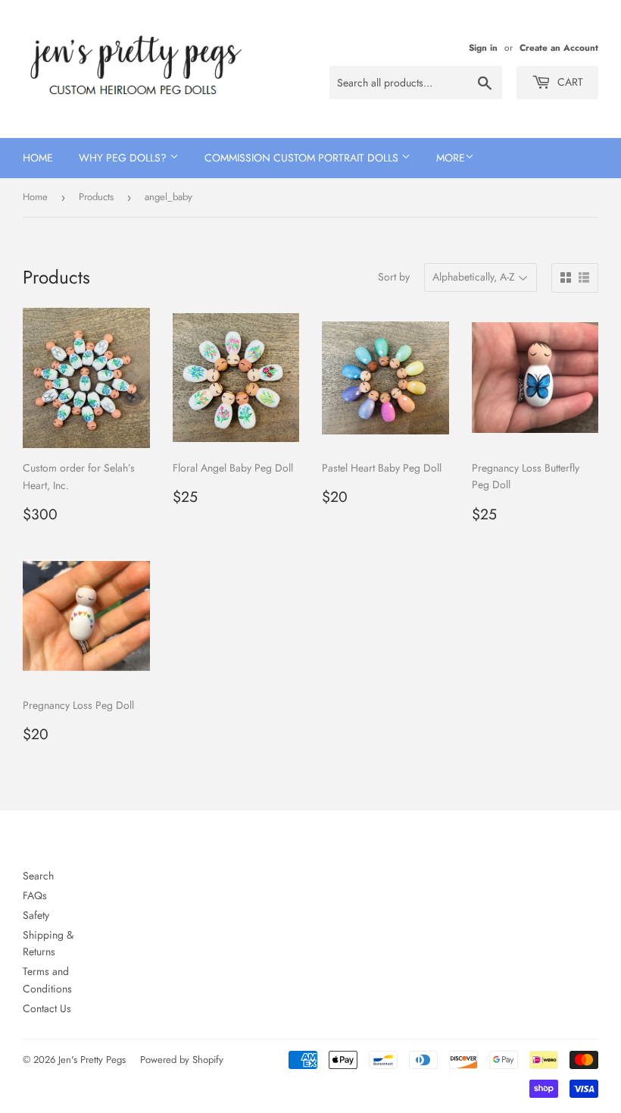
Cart (568, 81)
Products (96, 197)
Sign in (483, 47)
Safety (36, 915)
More (450, 157)
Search (38, 875)
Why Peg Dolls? (124, 157)
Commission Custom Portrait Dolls (302, 157)
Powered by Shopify (181, 1059)
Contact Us (47, 1008)
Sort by (394, 276)
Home (38, 157)
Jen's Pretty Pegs (92, 1059)
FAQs (35, 895)
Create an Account (559, 47)
